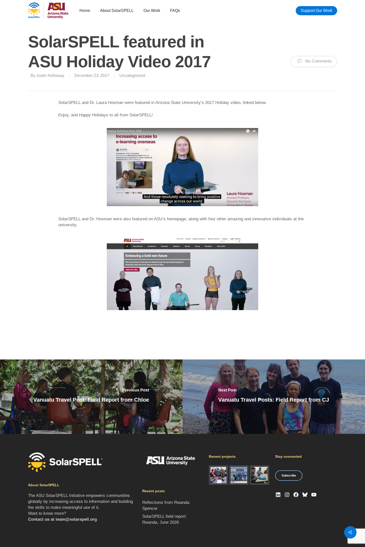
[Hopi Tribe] (239, 475)
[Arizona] (218, 475)
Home (84, 10)
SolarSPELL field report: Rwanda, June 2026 (164, 519)
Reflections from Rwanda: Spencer (166, 505)
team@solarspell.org (76, 519)
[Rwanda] (259, 475)
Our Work (152, 10)
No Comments (318, 61)
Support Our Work (316, 10)
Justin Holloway (50, 75)
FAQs (175, 10)
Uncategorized (132, 75)
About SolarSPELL (117, 10)
